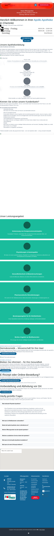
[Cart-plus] (2, 30)
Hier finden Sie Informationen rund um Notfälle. (32, 86)
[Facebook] (25, 533)
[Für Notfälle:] (27, 81)
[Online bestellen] (27, 92)
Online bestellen (27, 96)
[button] (35, 5)
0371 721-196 (27, 75)
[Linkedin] (28, 533)
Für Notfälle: (27, 85)
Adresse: (9, 478)
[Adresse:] (4, 480)
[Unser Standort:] (27, 66)
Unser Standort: (27, 71)
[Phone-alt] (2, 26)
